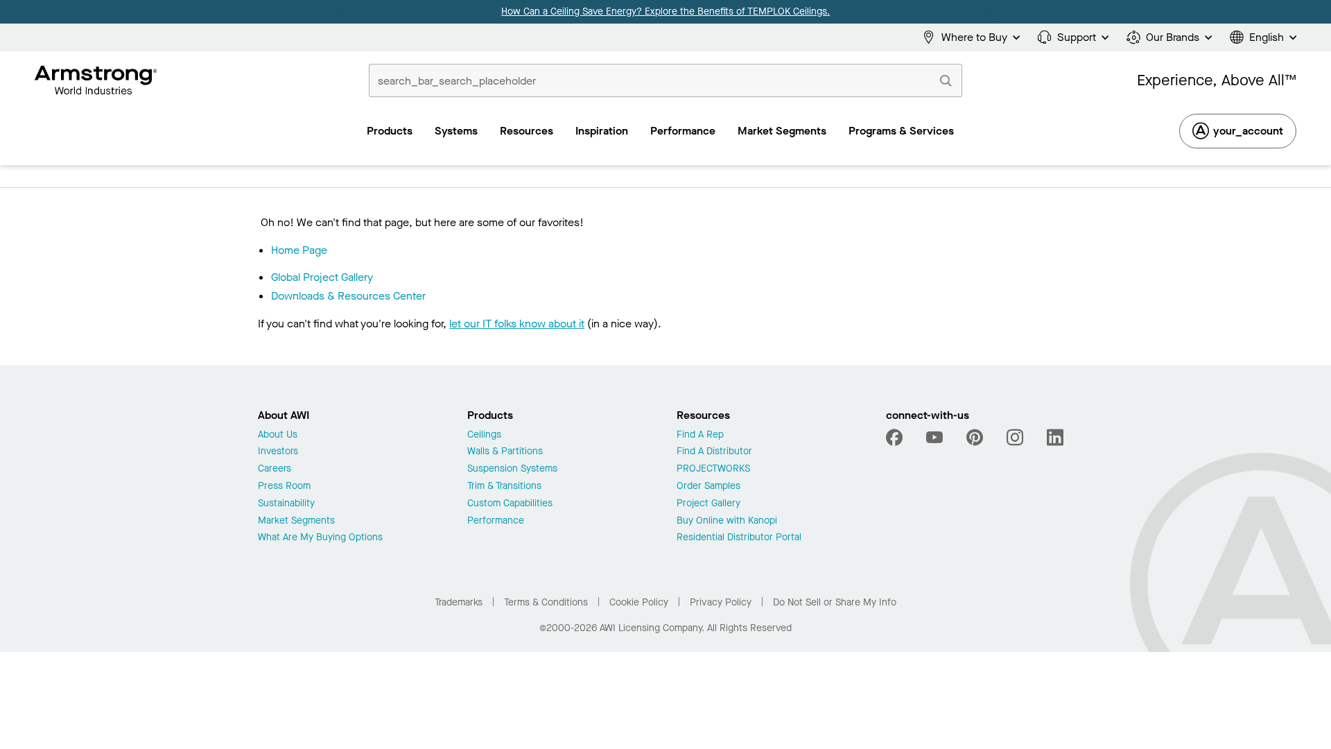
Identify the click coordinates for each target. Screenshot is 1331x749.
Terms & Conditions (546, 602)
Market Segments (296, 521)
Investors (278, 452)
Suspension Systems (512, 469)
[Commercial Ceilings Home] (96, 80)
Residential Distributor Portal (739, 538)
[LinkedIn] (1055, 437)
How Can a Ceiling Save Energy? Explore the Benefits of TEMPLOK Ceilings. (665, 11)
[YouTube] (934, 437)
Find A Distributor (714, 452)
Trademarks (458, 602)
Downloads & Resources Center (348, 296)
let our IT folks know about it (516, 323)
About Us (277, 435)
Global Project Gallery (322, 277)
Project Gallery (708, 504)
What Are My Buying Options (320, 538)
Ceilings (484, 435)
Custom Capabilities (510, 504)
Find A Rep (700, 435)
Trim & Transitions (504, 486)
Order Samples (708, 486)
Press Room (284, 486)
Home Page (299, 250)
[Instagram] (1015, 437)
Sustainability (286, 504)
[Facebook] (896, 437)
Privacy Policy (720, 602)
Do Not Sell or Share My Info (834, 602)
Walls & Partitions (505, 452)
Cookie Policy (638, 602)
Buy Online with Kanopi (727, 521)
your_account (1248, 130)
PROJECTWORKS (713, 469)
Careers (274, 469)
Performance (495, 521)
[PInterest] (974, 437)
